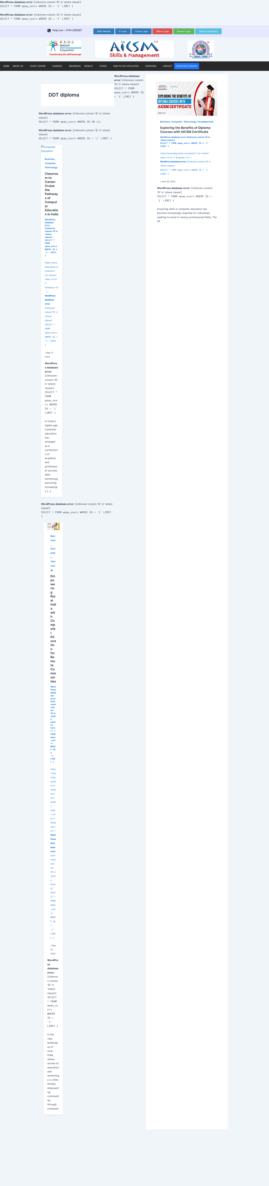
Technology (51, 167)
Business (50, 159)
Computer (50, 163)
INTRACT (88, 66)
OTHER (103, 66)
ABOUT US (18, 66)
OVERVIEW (150, 66)
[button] (19, 66)
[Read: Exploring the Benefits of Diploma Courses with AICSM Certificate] (186, 98)
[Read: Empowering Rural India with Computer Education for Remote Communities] (53, 526)
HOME (6, 66)
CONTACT (167, 66)
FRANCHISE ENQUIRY (186, 66)
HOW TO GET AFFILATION (126, 66)
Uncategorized (205, 121)
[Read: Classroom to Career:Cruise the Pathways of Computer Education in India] (51, 148)
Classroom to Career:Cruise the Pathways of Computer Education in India (51, 194)
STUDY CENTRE (38, 66)
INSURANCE (75, 66)
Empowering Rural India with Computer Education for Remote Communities (53, 628)
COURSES (57, 66)
